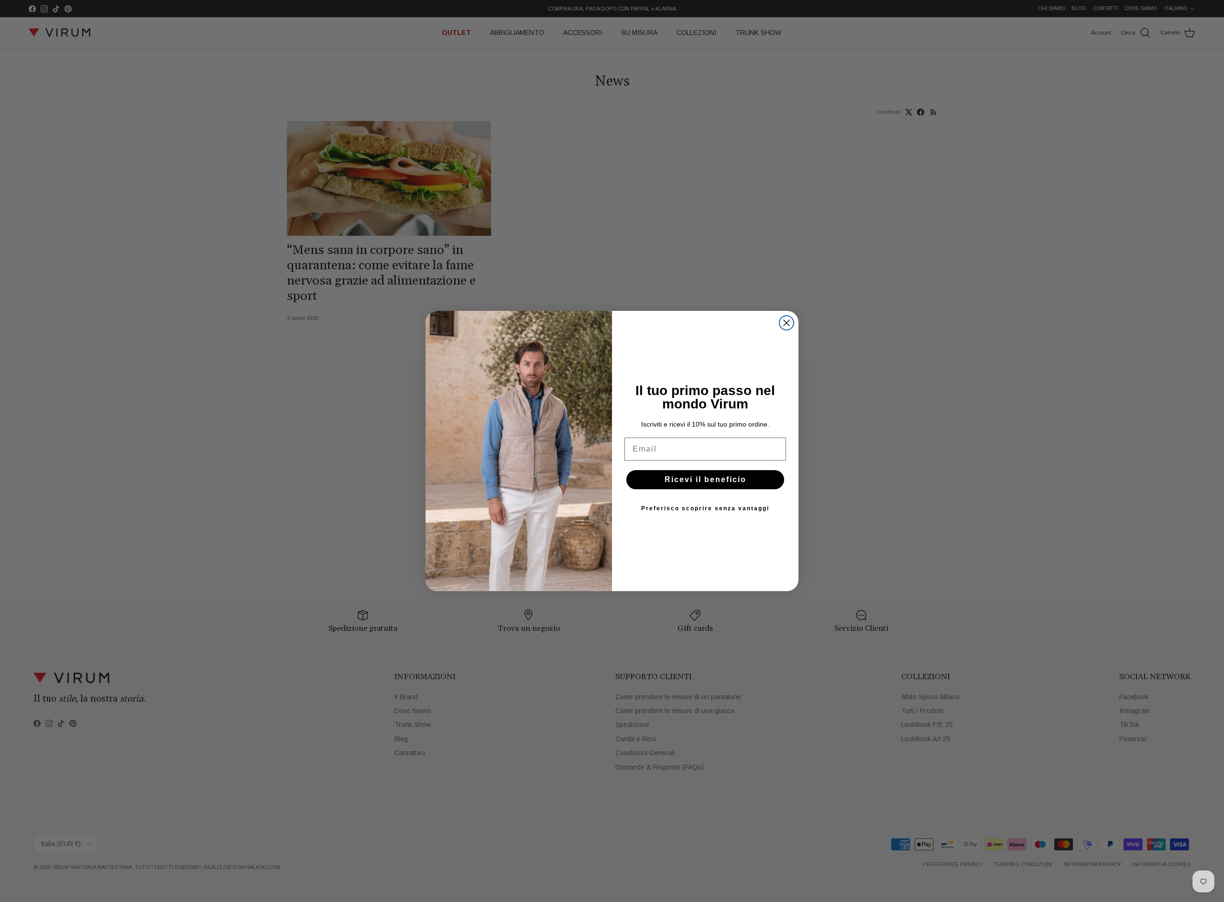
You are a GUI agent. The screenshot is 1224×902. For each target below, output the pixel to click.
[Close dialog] (786, 323)
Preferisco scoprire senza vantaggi (705, 508)
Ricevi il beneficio (705, 479)
